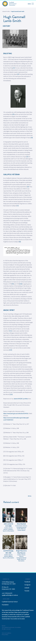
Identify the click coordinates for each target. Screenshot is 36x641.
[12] (11, 350)
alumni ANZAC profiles (21, 398)
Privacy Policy (5, 634)
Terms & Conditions (6, 633)
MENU (29, 3)
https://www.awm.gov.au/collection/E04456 (15, 413)
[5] (27, 156)
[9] (13, 284)
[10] (20, 284)
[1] (14, 68)
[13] (11, 394)
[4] (32, 137)
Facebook (27, 582)
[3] (13, 114)
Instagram (27, 585)
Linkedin (26, 588)
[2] (18, 74)
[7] (18, 205)
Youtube (26, 591)
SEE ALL (29, 496)
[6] (28, 186)
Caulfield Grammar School (10, 601)
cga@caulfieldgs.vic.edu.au (10, 595)
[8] (20, 241)
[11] (10, 331)
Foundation (5, 604)
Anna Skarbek (21, 524)
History (6, 26)
